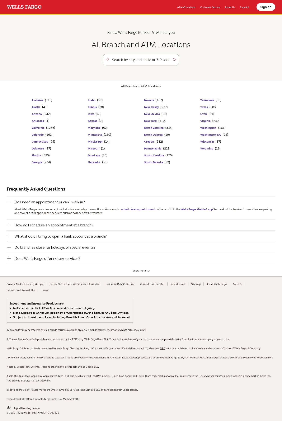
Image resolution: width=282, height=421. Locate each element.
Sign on (265, 7)
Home (44, 290)
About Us (230, 7)
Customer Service (210, 7)
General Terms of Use (152, 284)
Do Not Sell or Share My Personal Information (75, 284)
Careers (237, 284)
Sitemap (195, 284)
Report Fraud (178, 284)
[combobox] (141, 59)
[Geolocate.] (107, 59)
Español (244, 7)
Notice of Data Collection (120, 284)
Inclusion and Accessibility (21, 290)
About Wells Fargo (217, 284)
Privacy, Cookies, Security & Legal (25, 284)
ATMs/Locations (186, 7)
